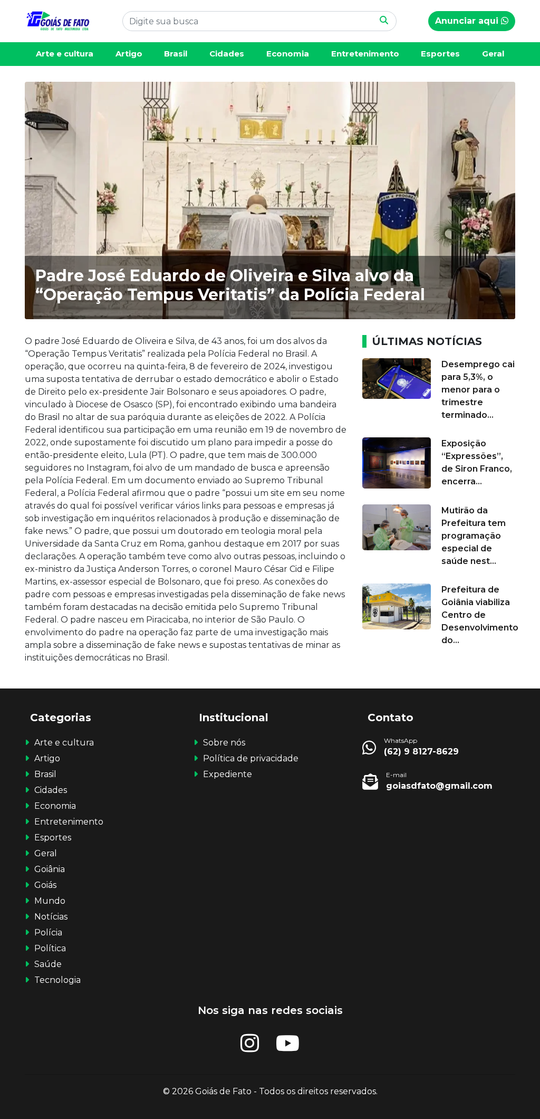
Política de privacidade (250, 758)
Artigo (128, 54)
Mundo (49, 901)
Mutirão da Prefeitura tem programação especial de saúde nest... (473, 535)
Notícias (51, 917)
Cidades (226, 54)
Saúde (48, 964)
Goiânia (49, 869)
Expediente (227, 774)
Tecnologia (57, 980)
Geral (493, 54)
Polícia (48, 932)
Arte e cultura (64, 54)
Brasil (175, 54)
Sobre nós (224, 743)
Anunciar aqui (468, 21)
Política (50, 948)
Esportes (440, 54)
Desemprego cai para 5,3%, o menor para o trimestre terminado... (478, 389)
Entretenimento (365, 54)
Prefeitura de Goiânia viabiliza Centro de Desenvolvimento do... (479, 615)
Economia (287, 54)
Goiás (45, 885)
